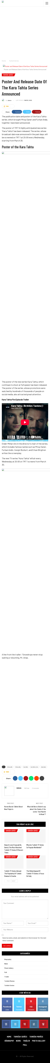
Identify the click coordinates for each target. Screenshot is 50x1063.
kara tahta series (34, 767)
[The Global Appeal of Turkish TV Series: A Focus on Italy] (36, 862)
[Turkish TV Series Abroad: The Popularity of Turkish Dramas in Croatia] (14, 862)
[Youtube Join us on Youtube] (25, 1024)
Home (9, 1036)
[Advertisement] (25, 33)
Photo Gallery (8, 968)
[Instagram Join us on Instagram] (34, 1024)
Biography (7, 959)
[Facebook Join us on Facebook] (6, 1024)
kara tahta (25, 767)
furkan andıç (18, 767)
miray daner (43, 767)
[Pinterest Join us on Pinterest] (43, 1024)
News (6, 964)
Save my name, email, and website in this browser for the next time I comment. (24, 939)
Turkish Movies (9, 981)
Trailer (6, 977)
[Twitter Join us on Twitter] (15, 1024)
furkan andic (9, 767)
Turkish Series (8, 75)
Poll (5, 972)
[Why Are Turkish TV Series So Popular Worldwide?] (36, 836)
